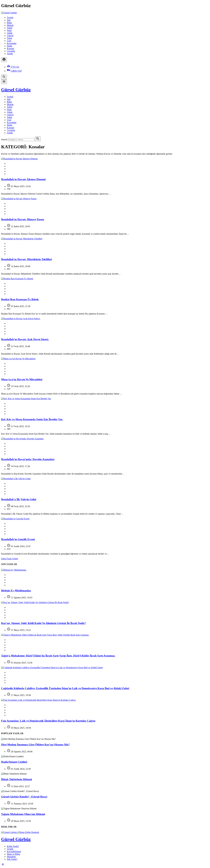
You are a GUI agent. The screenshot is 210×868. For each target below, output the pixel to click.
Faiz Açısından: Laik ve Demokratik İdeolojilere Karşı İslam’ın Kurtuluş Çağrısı (48, 720)
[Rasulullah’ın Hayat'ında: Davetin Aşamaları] (22, 438)
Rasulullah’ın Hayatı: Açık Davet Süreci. (25, 339)
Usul (9, 41)
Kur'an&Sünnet (14, 851)
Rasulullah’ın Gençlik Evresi (18, 539)
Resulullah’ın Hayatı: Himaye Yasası (22, 219)
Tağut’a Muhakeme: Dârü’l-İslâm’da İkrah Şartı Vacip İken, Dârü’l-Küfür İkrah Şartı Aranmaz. (58, 655)
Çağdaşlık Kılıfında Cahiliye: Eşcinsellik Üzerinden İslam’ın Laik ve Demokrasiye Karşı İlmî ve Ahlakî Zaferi (65, 688)
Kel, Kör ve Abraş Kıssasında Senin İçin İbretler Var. (32, 419)
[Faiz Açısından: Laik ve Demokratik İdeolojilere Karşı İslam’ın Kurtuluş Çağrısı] (38, 700)
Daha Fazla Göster (9, 558)
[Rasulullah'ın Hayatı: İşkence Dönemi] (19, 158)
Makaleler (11, 856)
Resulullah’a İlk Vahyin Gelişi (18, 499)
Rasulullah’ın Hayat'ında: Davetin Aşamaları (27, 459)
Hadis (9, 46)
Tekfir (9, 28)
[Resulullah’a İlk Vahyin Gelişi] (16, 478)
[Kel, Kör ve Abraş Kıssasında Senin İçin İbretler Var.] (26, 398)
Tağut (9, 38)
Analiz (10, 53)
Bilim (9, 22)
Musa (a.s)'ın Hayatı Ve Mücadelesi (21, 379)
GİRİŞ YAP (14, 71)
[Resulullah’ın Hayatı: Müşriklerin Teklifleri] (21, 238)
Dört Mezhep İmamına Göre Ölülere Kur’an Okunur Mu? (35, 744)
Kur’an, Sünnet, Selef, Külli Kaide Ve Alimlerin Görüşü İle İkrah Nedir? (43, 623)
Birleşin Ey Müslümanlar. (16, 590)
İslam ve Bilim (13, 854)
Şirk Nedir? (12, 859)
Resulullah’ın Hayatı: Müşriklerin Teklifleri (26, 259)
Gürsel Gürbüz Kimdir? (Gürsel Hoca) (24, 796)
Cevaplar (11, 51)
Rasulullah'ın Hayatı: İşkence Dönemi (23, 179)
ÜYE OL (13, 67)
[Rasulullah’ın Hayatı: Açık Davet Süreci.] (20, 318)
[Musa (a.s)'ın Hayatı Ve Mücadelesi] (18, 358)
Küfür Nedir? (13, 846)
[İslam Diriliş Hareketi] (28, 832)
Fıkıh (9, 30)
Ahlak (9, 33)
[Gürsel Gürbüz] (9, 12)
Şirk (9, 20)
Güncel (10, 35)
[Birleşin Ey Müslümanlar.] (13, 570)
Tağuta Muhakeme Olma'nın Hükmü (23, 814)
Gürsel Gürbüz (16, 89)
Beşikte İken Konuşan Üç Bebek (20, 299)
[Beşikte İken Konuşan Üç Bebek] (17, 278)
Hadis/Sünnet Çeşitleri (14, 761)
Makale (10, 25)
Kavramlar (11, 43)
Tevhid (10, 17)
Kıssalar (10, 48)
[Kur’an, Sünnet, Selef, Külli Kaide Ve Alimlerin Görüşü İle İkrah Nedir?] (35, 602)
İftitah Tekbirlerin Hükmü (16, 779)
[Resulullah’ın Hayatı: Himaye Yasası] (18, 198)
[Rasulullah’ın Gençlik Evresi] (15, 518)
